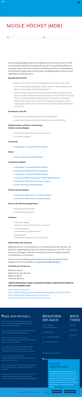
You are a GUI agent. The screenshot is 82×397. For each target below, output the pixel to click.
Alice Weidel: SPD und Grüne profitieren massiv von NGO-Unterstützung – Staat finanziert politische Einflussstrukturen (18, 349)
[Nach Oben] (41, 391)
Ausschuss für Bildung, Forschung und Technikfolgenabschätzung (37, 178)
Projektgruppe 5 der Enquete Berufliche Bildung (31, 147)
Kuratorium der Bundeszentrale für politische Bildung (32, 195)
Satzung (73, 325)
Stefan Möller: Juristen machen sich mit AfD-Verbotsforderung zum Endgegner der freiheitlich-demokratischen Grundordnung (19, 376)
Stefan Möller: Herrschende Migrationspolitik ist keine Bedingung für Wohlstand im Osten (18, 358)
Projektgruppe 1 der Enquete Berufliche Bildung (31, 174)
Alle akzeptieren (57, 391)
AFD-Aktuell (20, 316)
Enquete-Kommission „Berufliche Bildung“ (28, 157)
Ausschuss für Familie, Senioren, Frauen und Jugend (32, 181)
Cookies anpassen (70, 391)
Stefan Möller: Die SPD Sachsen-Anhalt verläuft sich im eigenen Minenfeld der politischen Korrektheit (17, 324)
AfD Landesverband (50, 342)
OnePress (44, 392)
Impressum (74, 330)
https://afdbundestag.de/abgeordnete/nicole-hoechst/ (28, 295)
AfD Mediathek (48, 332)
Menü (78, 2)
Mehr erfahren (58, 387)
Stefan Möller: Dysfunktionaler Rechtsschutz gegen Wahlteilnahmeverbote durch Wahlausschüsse (19, 340)
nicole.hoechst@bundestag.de (48, 262)
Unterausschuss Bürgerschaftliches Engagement (31, 171)
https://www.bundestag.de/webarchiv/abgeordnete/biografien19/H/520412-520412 (39, 292)
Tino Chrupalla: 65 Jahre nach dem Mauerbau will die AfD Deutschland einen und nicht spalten (19, 367)
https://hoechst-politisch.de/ (19, 290)
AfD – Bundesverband (50, 337)
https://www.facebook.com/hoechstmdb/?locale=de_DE (29, 298)
